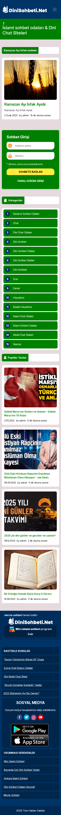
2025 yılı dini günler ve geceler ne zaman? (30, 535)
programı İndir (34, 631)
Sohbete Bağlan (30, 171)
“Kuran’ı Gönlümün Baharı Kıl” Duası (24, 659)
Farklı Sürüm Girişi (31, 181)
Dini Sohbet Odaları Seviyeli (19, 786)
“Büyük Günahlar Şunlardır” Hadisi (23, 685)
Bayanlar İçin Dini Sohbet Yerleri (22, 769)
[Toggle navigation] (54, 9)
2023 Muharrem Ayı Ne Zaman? (21, 693)
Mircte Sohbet (11, 795)
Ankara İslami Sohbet (16, 778)
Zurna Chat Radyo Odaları (18, 668)
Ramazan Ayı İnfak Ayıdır (25, 104)
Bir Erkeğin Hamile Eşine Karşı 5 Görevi (27, 593)
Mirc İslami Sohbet (14, 761)
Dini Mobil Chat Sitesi (15, 676)
